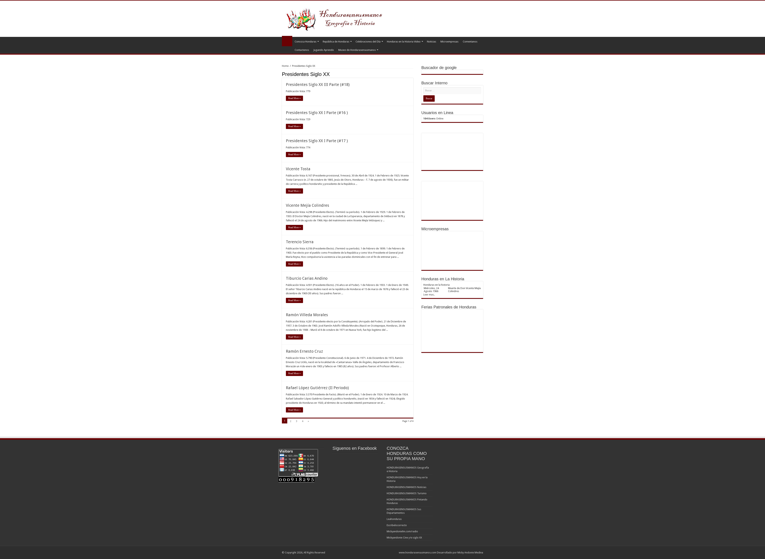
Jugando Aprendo (323, 49)
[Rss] (393, 552)
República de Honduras (336, 41)
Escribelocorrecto (397, 525)
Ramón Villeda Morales (307, 314)
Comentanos (470, 41)
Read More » (294, 98)
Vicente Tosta (298, 168)
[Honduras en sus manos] (334, 18)
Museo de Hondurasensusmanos (357, 49)
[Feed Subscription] (412, 74)
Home (285, 65)
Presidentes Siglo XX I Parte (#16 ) (317, 112)
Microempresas (449, 41)
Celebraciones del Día (368, 41)
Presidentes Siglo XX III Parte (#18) (318, 84)
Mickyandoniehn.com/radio (402, 531)
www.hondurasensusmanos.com (417, 552)
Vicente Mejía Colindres (307, 205)
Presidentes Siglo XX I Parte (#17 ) (317, 140)
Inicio (287, 41)
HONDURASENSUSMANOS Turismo (407, 493)
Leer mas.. (429, 294)
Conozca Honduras (305, 41)
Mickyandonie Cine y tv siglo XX (404, 537)
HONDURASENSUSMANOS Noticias (406, 487)
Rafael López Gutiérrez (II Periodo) (317, 387)
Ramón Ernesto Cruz (304, 351)
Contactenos (302, 49)
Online (433, 118)
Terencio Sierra (300, 241)
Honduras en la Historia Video (404, 41)
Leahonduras (394, 519)
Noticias (431, 41)
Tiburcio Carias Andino (307, 278)
